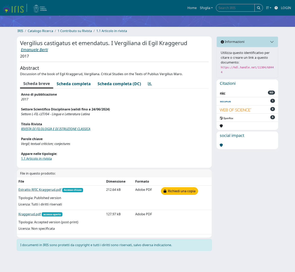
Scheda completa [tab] (74, 83)
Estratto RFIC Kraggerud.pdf (39, 189)
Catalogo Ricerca (40, 31)
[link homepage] (14, 8)
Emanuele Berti (34, 49)
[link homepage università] (40, 8)
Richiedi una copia (180, 191)
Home (192, 8)
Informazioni (234, 41)
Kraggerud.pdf (29, 214)
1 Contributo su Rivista (75, 31)
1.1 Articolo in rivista (111, 31)
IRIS (20, 31)
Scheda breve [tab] (36, 83)
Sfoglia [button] (205, 8)
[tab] (149, 84)
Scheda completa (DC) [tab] (119, 83)
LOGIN (286, 8)
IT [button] (267, 8)
